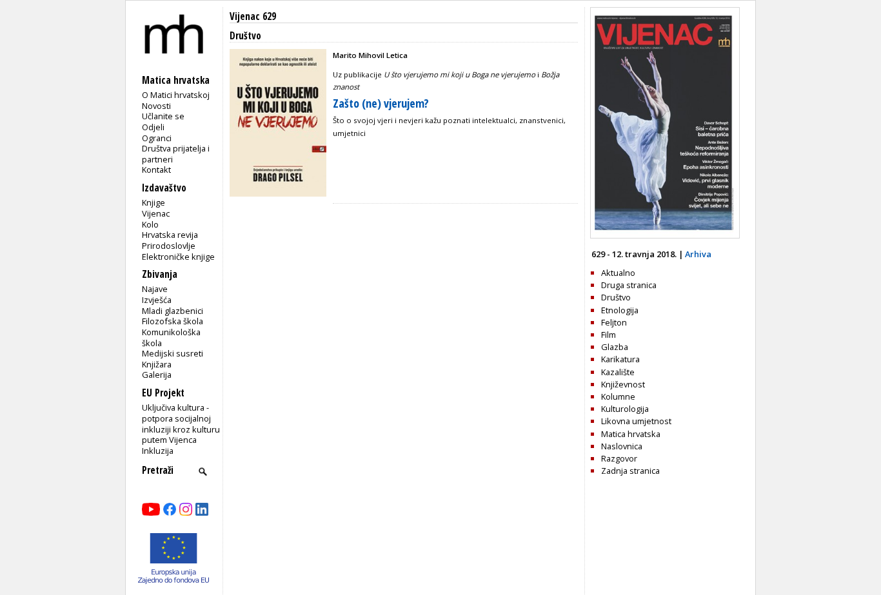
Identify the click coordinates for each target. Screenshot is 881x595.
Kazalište (618, 372)
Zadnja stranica (630, 470)
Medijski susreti (172, 353)
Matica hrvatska (630, 434)
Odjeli (153, 127)
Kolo (150, 224)
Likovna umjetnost (636, 421)
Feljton (614, 322)
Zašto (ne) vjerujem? (381, 103)
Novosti (156, 106)
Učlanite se (163, 116)
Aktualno (618, 272)
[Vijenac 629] (665, 235)
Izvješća (157, 300)
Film (608, 334)
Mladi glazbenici (172, 311)
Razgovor (619, 458)
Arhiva (698, 254)
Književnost (623, 384)
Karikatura (620, 359)
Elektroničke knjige (178, 256)
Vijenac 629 (253, 16)
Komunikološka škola (171, 337)
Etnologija (619, 310)
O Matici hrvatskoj (176, 95)
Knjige (153, 202)
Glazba (614, 347)
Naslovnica (621, 446)
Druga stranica (629, 285)
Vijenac (156, 213)
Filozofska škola (172, 321)
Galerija (157, 374)
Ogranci (157, 138)
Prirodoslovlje (168, 245)
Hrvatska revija (170, 234)
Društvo (616, 297)
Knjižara (157, 364)
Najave (155, 289)
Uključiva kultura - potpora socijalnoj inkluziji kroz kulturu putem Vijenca (181, 423)
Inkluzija (157, 450)
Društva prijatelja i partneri (176, 153)
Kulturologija (625, 409)
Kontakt (156, 169)
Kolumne (618, 396)
